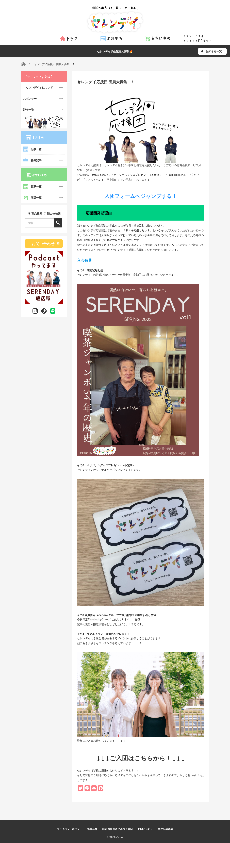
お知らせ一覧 (214, 51)
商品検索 (37, 213)
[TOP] (23, 64)
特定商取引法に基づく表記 (117, 829)
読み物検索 (53, 213)
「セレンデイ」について (38, 87)
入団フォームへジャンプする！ (141, 195)
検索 (58, 222)
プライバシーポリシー (69, 829)
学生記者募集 (165, 829)
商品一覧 (36, 197)
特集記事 (36, 160)
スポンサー (30, 98)
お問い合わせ (43, 243)
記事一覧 (36, 149)
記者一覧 (28, 109)
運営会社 (92, 829)
